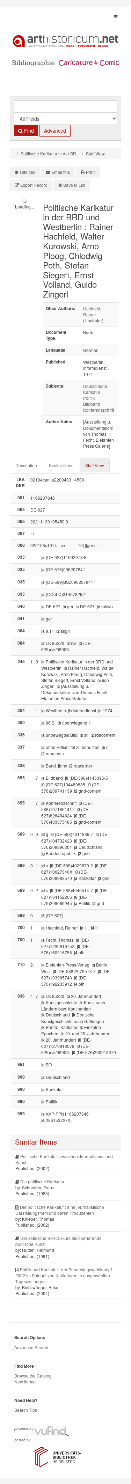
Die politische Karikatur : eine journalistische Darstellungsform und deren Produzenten (59, 1210)
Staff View (94, 465)
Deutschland (95, 386)
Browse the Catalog (33, 1376)
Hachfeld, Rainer (92, 311)
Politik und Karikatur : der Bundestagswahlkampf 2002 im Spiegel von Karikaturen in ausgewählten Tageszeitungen (63, 1275)
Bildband (91, 404)
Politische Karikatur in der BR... (50, 153)
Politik (89, 398)
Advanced (55, 130)
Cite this (27, 172)
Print (90, 172)
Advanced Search (31, 1347)
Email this (60, 172)
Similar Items (61, 465)
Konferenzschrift (98, 410)
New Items (24, 1381)
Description (26, 465)
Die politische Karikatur (42, 1181)
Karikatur (91, 392)
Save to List (74, 185)
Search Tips (25, 1410)
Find (28, 130)
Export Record (34, 185)
